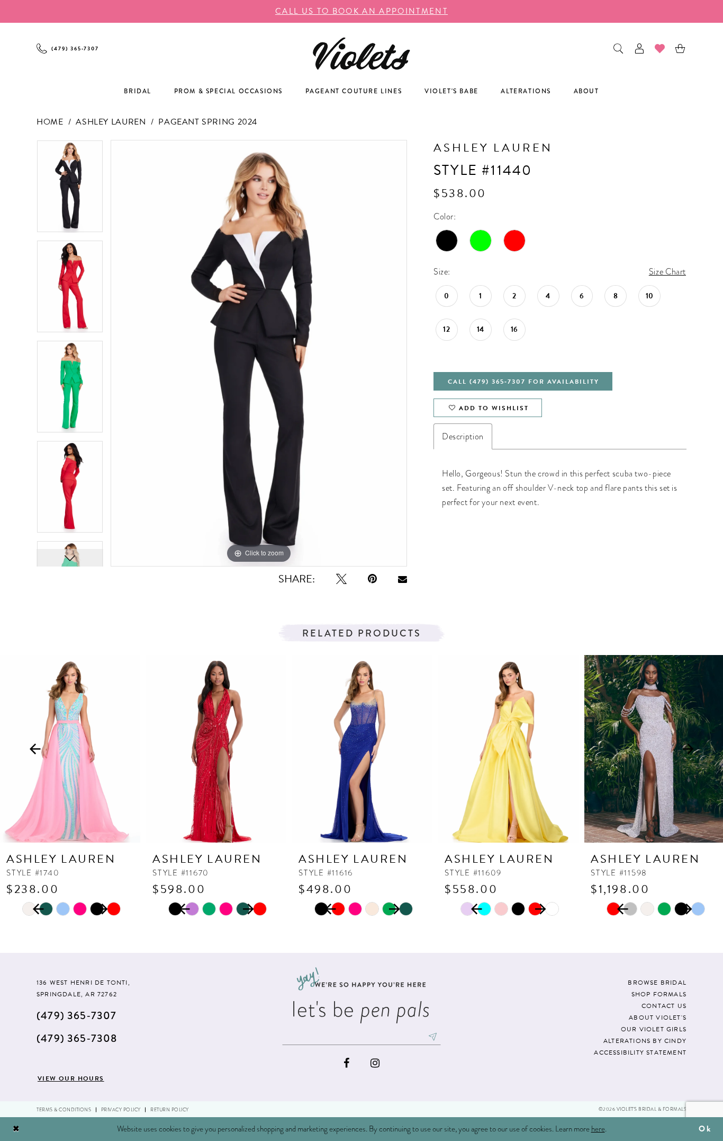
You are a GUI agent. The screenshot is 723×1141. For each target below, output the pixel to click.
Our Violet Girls (653, 1029)
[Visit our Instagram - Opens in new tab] (374, 1063)
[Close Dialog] (16, 1129)
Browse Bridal (657, 982)
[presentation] (70, 749)
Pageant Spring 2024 (207, 122)
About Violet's (657, 1017)
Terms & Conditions (64, 1109)
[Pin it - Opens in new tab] (372, 579)
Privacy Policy (121, 1109)
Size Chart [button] (667, 272)
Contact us (663, 1006)
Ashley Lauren (111, 122)
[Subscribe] (433, 1036)
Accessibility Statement (640, 1052)
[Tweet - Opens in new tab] (341, 579)
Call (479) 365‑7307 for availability (523, 381)
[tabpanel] (70, 190)
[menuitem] (68, 48)
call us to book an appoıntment (361, 11)
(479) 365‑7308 (77, 1038)
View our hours (71, 1078)
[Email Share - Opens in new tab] (402, 579)
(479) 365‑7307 (76, 1015)
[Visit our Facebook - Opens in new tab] (346, 1063)
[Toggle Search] (619, 48)
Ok (705, 1129)
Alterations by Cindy (644, 1041)
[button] (639, 48)
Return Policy (169, 1109)
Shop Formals (658, 994)
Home (50, 122)
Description (463, 436)
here (598, 1129)
